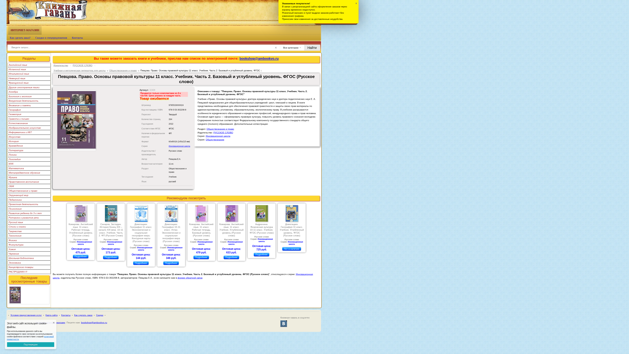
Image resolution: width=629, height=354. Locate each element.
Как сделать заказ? (20, 37)
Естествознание (18, 123)
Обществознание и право (23, 190)
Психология (15, 208)
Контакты (77, 37)
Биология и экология (20, 96)
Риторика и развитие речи (24, 217)
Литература (16, 150)
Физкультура (16, 244)
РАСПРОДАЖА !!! (18, 271)
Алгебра (13, 91)
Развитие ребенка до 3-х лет (25, 213)
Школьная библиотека (21, 258)
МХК (11, 163)
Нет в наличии (291, 248)
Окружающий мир (18, 195)
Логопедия (14, 159)
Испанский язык (17, 69)
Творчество (15, 231)
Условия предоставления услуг (26, 315)
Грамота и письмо (19, 119)
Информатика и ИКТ (20, 132)
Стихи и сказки (17, 226)
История (14, 141)
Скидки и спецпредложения (51, 37)
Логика (13, 154)
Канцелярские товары (21, 267)
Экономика (15, 262)
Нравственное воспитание (24, 181)
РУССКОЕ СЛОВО (82, 65)
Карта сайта (51, 315)
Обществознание (215, 139)
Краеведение (16, 145)
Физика (13, 240)
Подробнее (81, 256)
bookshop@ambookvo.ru (259, 58)
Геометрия (15, 114)
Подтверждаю (31, 344)
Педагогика (15, 199)
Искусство (14, 137)
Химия (12, 249)
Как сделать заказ (83, 315)
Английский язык (18, 65)
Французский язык (19, 82)
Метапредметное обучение (24, 172)
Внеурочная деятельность (23, 100)
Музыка (13, 177)
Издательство (61, 65)
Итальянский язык (19, 73)
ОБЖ (11, 186)
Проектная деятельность (23, 204)
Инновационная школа (179, 146)
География (15, 109)
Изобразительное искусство (25, 128)
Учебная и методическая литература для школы (80, 70)
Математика (16, 168)
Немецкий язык (17, 78)
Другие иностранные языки (24, 87)
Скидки (99, 315)
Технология (15, 235)
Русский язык (16, 222)
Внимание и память (20, 105)
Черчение (14, 253)
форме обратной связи (190, 277)
